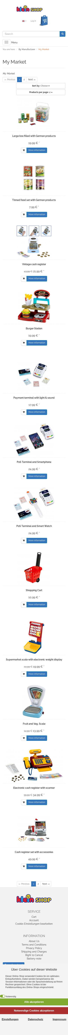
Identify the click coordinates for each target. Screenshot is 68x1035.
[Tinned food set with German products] (34, 177)
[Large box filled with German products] (34, 113)
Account (34, 920)
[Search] (62, 34)
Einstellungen (10, 1019)
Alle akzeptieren (34, 1001)
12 (40, 92)
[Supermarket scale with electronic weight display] (34, 637)
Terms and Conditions (34, 944)
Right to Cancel (34, 955)
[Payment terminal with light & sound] (34, 375)
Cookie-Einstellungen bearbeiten (34, 923)
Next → (31, 79)
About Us (34, 941)
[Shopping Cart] (34, 568)
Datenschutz (35, 1019)
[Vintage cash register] (34, 242)
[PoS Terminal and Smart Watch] (34, 504)
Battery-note (34, 958)
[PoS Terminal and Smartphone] (34, 439)
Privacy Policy (34, 948)
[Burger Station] (34, 306)
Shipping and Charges (34, 951)
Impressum (59, 1019)
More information (36, 150)
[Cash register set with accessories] (34, 830)
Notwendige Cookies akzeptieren (34, 1010)
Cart (34, 916)
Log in (33, 21)
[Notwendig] (2, 996)
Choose (40, 86)
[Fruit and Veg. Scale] (34, 701)
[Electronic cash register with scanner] (34, 765)
